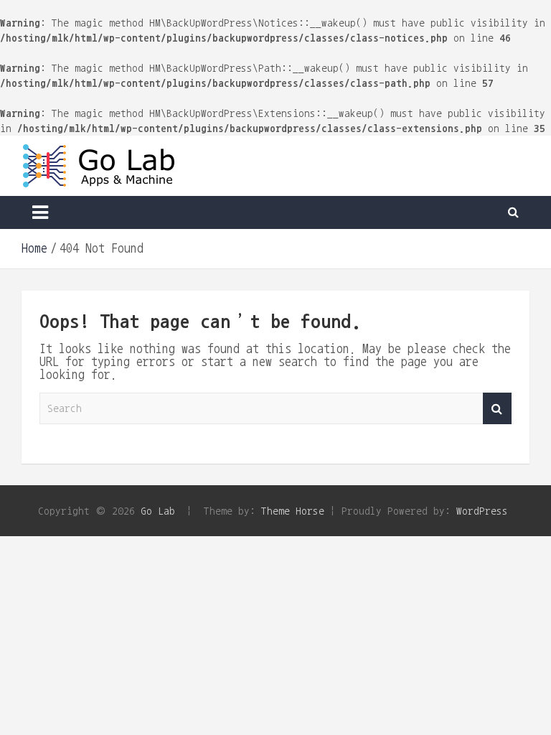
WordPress (482, 510)
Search (497, 409)
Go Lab (158, 510)
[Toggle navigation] (40, 212)
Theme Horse (292, 510)
